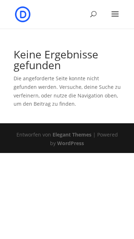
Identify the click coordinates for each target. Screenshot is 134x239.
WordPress (70, 143)
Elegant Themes (72, 134)
